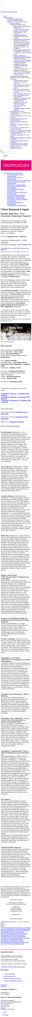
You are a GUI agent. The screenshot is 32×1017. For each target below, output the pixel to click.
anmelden (3, 1007)
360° (25, 930)
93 (12, 173)
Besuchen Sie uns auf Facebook (12, 978)
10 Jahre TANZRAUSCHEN (18, 132)
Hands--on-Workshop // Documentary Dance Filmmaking (22, 56)
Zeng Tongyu (7, 943)
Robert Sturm (8, 932)
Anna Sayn (10, 936)
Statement (16, 70)
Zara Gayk (23, 927)
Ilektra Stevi (9, 942)
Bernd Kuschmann (17, 935)
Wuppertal (7, 927)
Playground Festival (16, 121)
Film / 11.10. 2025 (18, 89)
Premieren (12, 185)
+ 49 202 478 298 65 (9, 974)
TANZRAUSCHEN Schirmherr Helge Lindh (13, 966)
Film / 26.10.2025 (18, 105)
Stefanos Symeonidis (10, 941)
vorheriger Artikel (5, 921)
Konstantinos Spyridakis (18, 942)
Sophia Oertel (7, 938)
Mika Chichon (22, 938)
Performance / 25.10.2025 (20, 102)
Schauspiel (11, 930)
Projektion (21, 930)
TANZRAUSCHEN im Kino (15, 19)
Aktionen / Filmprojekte (16, 202)
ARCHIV (9, 22)
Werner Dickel (21, 933)
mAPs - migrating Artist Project (18, 192)
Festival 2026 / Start (19, 26)
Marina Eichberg (15, 939)
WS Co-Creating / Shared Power (22, 49)
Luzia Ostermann (17, 936)
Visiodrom (25, 929)
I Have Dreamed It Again (17, 118)
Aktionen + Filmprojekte (17, 140)
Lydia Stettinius (15, 938)
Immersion (6, 930)
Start (5, 16)
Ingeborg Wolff (8, 935)
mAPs (12, 130)
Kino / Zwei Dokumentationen (22, 44)
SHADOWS (14, 111)
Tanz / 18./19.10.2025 (19, 95)
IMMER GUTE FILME (16, 929)
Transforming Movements (17, 137)
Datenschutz (4, 985)
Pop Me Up (14, 148)
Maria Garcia (8, 939)
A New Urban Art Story (17, 115)
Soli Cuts (12, 198)
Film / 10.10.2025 (18, 85)
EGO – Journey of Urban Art (18, 127)
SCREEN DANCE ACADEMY (19, 143)
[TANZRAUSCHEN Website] (9, 11)
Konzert (16, 930)
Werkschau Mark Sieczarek (18, 76)
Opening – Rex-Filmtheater (21, 30)
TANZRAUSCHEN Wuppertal (9, 6)
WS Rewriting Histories (20, 35)
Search (2, 159)
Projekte (6, 17)
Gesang (8, 929)
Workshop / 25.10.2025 (20, 98)
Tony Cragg (15, 932)
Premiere (13, 146)
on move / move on (16, 23)
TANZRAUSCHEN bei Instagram (13, 980)
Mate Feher (18, 941)
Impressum (3, 986)
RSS (5, 173)
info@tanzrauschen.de (10, 976)
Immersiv (21, 943)
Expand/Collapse (18, 173)
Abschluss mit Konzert (20, 61)
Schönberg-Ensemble (11, 933)
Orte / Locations (18, 73)
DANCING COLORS (16, 124)
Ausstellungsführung (19, 108)
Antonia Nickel (15, 943)
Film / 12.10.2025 (18, 93)
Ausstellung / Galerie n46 (20, 64)
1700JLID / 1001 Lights (17, 135)
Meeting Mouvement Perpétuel (22, 39)
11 (14, 196)
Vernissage (16, 80)
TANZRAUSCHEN (15, 927)
